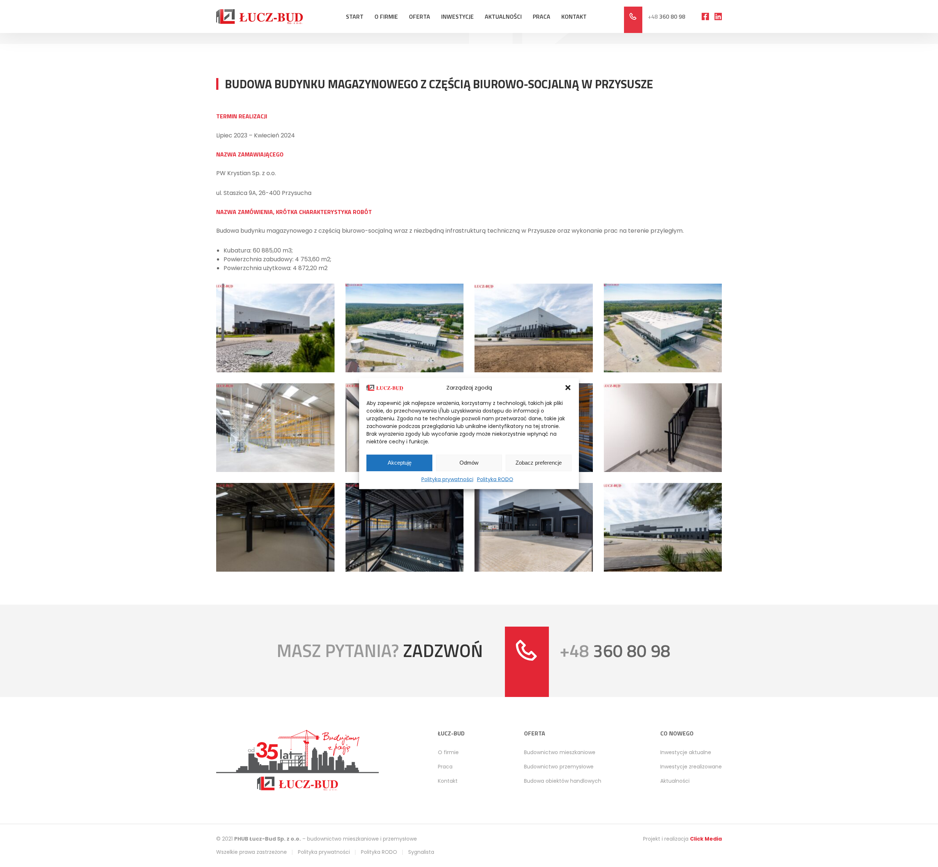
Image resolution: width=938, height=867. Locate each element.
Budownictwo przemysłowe (559, 766)
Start (354, 16)
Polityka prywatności (447, 479)
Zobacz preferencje (539, 463)
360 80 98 (666, 16)
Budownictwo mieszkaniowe (559, 752)
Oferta (419, 16)
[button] (568, 387)
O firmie (386, 16)
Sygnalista (421, 852)
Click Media (706, 838)
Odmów (469, 463)
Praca (541, 16)
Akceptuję (399, 463)
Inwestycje (457, 16)
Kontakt (574, 16)
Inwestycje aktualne (685, 752)
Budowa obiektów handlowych (562, 781)
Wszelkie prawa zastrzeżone (251, 852)
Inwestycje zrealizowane (691, 766)
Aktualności (503, 16)
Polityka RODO (495, 479)
